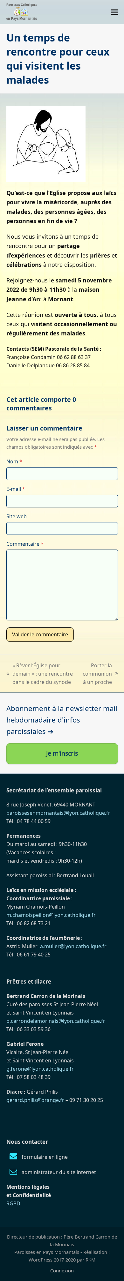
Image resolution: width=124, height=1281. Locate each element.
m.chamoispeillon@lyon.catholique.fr (51, 914)
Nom (14, 461)
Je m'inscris (62, 753)
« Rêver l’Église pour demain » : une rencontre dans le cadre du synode (39, 674)
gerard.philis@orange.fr (35, 1100)
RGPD (13, 1203)
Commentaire (25, 543)
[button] (114, 12)
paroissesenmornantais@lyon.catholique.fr (58, 812)
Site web (16, 516)
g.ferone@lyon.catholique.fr (40, 1068)
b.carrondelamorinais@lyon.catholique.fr (55, 1020)
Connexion (62, 1270)
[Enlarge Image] (46, 143)
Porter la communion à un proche (97, 674)
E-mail (15, 488)
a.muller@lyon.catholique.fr (73, 946)
